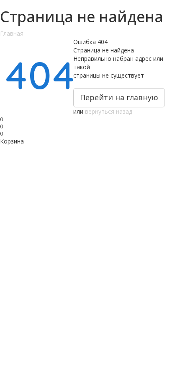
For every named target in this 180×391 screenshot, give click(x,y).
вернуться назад (108, 111)
